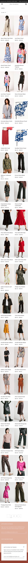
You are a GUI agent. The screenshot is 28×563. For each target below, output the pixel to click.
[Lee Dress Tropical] (7, 81)
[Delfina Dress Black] (7, 357)
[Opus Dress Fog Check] (7, 25)
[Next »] (19, 516)
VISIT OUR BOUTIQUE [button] (7, 539)
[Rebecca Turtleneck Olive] (7, 162)
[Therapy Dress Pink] (7, 492)
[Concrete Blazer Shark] (7, 108)
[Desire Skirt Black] (7, 411)
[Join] (25, 532)
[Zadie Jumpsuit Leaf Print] (7, 274)
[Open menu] (3, 4)
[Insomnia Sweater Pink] (7, 438)
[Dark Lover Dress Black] (7, 247)
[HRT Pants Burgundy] (7, 465)
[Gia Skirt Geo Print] (7, 384)
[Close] (24, 546)
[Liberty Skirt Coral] (7, 135)
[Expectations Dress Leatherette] (7, 191)
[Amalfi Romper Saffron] (7, 330)
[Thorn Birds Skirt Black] (7, 220)
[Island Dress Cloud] (7, 52)
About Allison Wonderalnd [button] (10, 543)
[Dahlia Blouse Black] (7, 303)
